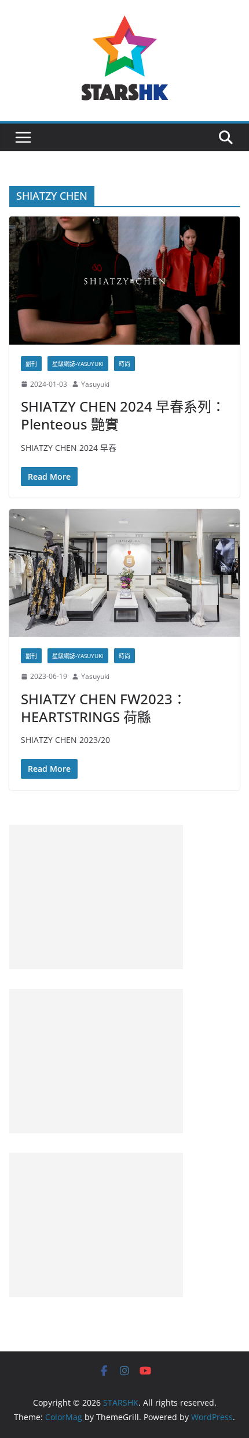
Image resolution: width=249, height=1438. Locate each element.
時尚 (124, 364)
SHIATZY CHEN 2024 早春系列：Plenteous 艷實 (123, 415)
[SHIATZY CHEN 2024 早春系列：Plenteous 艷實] (124, 280)
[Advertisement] (96, 897)
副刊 (31, 364)
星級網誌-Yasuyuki (78, 364)
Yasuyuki (95, 384)
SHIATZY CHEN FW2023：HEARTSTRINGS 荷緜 (103, 707)
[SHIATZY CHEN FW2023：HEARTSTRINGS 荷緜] (124, 573)
